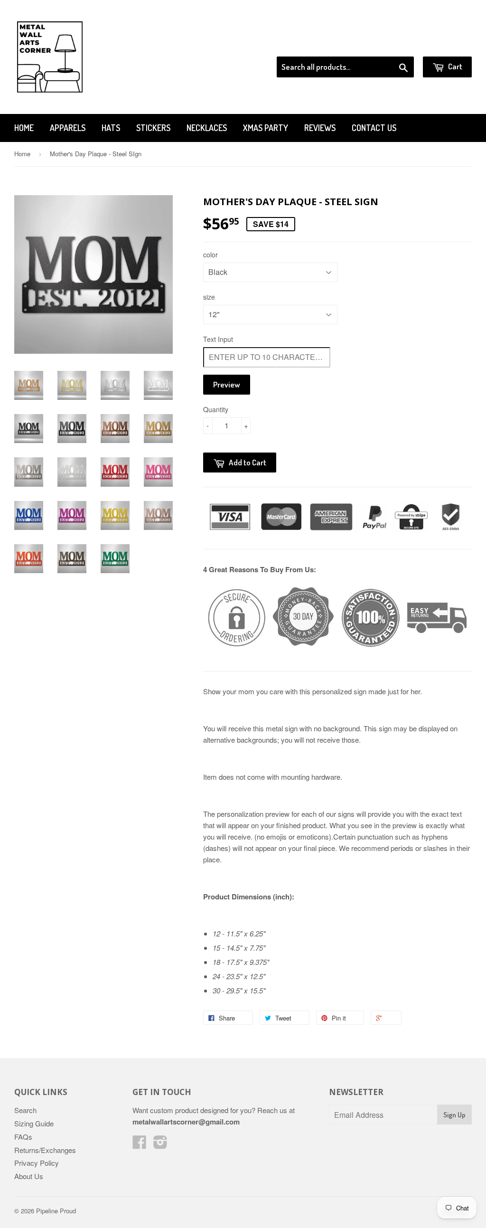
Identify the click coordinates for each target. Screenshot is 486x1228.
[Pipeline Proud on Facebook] (139, 1145)
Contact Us (374, 128)
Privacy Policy (36, 1163)
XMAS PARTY (265, 128)
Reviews (320, 128)
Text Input (218, 339)
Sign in (393, 44)
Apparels (67, 128)
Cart (454, 66)
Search (25, 1110)
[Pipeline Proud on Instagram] (160, 1145)
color (210, 254)
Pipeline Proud (56, 1210)
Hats (111, 128)
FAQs (23, 1137)
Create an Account (445, 44)
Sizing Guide (34, 1123)
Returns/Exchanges (45, 1150)
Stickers (153, 128)
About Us (28, 1176)
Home (24, 128)
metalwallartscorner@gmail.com (186, 1121)
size (209, 297)
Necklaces (207, 128)
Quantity (215, 409)
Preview (226, 384)
